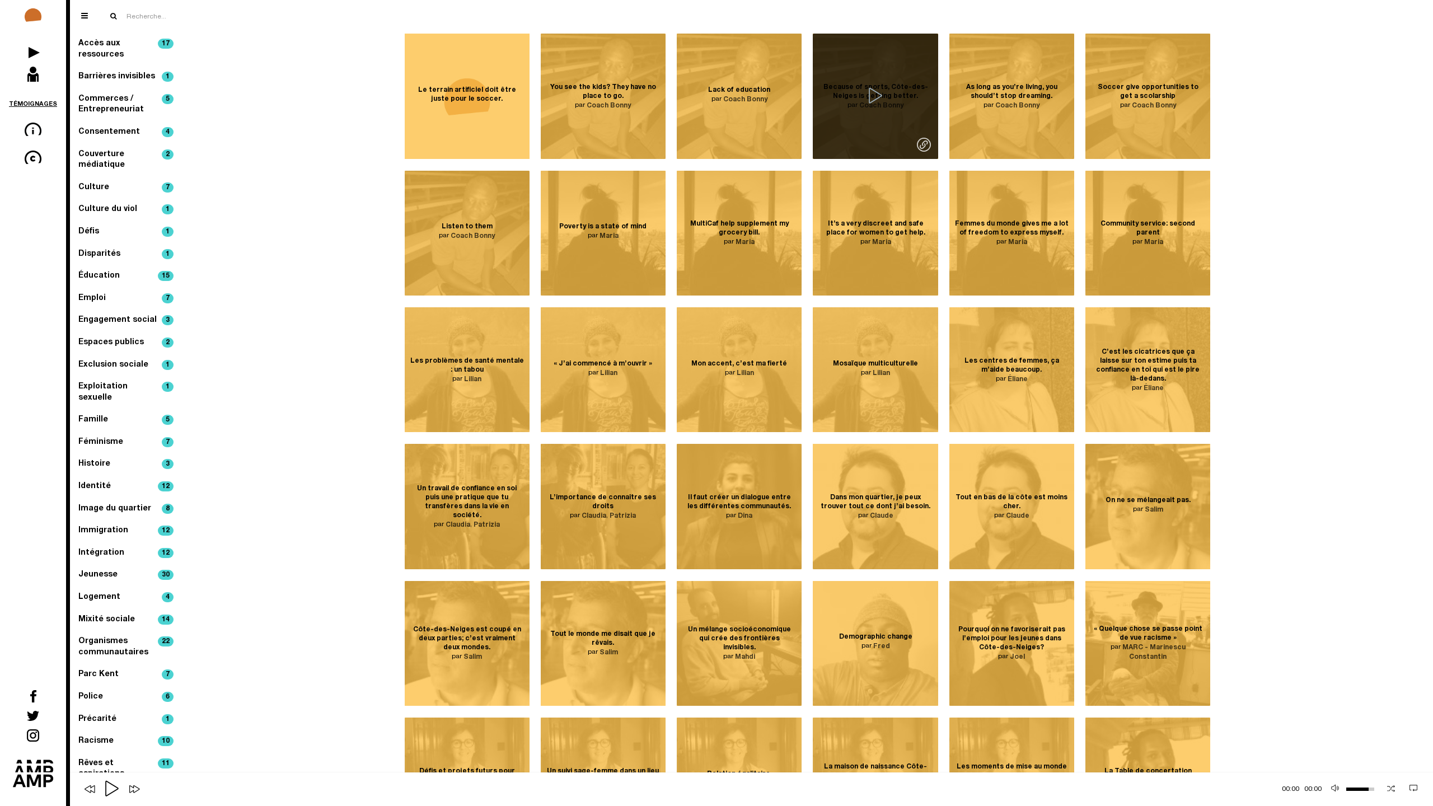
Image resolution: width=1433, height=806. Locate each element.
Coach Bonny (609, 105)
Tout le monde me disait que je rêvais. (602, 638)
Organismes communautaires (124, 647)
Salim (1154, 510)
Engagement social (124, 320)
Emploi (124, 298)
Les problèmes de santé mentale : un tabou (467, 365)
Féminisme (124, 442)
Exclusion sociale (124, 365)
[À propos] (33, 132)
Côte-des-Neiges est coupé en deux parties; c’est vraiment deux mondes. (467, 638)
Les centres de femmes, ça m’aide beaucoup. (1011, 365)
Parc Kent (124, 674)
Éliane (1018, 379)
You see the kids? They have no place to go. (603, 92)
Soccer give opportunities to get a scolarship (1148, 92)
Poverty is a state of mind (603, 226)
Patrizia (487, 525)
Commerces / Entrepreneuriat (124, 104)
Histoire (124, 464)
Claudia (458, 525)
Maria (609, 236)
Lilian (472, 379)
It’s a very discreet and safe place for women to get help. (875, 228)
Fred (881, 646)
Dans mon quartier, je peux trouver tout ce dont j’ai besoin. (875, 502)
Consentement (124, 132)
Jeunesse (124, 575)
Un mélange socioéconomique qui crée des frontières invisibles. (739, 638)
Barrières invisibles (124, 77)
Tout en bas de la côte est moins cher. (1011, 502)
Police (124, 697)
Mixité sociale (124, 620)
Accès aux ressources (124, 49)
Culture (124, 187)
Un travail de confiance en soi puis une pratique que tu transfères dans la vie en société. (467, 502)
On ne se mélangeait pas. (1148, 500)
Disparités (124, 254)
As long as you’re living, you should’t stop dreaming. (1011, 92)
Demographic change (875, 637)
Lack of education (739, 90)
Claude (881, 516)
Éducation (124, 276)
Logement (124, 597)
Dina (745, 516)
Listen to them (467, 226)
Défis (124, 232)
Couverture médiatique (124, 160)
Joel (1017, 657)
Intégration (124, 553)
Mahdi (745, 657)
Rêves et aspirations (124, 769)
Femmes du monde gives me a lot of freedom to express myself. (1012, 228)
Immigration (124, 531)
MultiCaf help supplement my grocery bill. (739, 228)
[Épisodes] (33, 48)
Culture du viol (124, 209)
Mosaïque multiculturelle (875, 363)
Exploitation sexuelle (124, 392)
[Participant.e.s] (33, 76)
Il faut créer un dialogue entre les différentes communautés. (739, 502)
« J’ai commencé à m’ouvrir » (603, 363)
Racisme (124, 741)
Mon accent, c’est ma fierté (739, 363)
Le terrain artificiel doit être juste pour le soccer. (467, 94)
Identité (124, 486)
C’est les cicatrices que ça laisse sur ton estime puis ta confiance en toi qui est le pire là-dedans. (1148, 365)
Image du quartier (124, 509)
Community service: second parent (1147, 228)
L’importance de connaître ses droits (603, 502)
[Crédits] (33, 160)
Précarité (124, 719)
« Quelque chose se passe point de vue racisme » (1148, 634)
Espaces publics (124, 342)
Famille (124, 420)
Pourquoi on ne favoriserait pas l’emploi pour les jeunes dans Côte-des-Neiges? (1011, 638)
